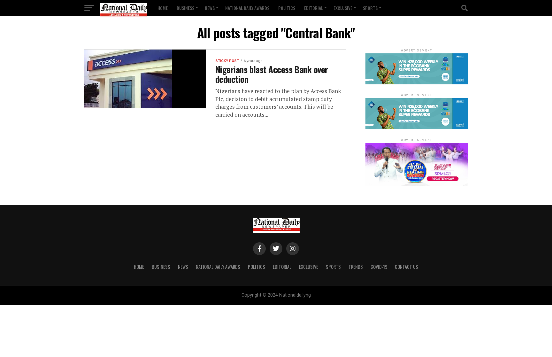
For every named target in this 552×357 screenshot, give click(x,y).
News (210, 7)
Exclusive (343, 7)
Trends (356, 266)
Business (185, 7)
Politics (286, 7)
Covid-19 (379, 266)
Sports (370, 7)
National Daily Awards (247, 7)
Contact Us (406, 266)
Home (162, 7)
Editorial (313, 7)
